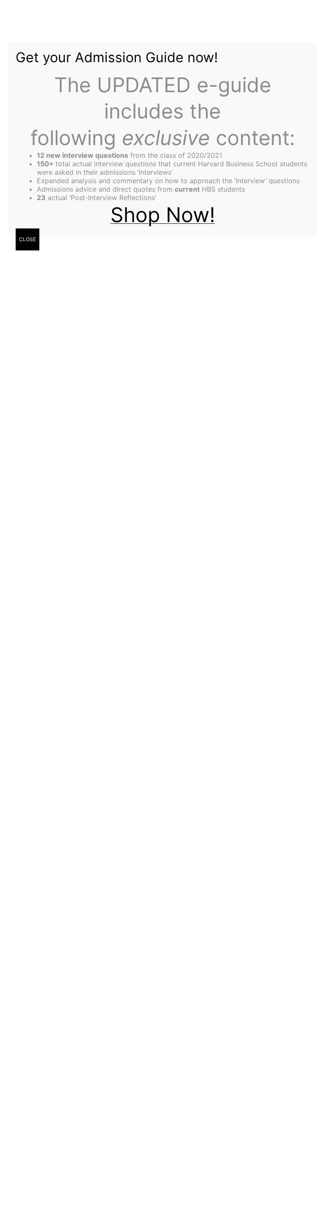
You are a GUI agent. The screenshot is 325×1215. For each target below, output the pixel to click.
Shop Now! (162, 214)
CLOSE (27, 239)
